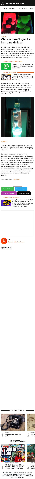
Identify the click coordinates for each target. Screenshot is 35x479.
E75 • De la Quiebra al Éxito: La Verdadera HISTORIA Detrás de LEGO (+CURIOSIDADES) (14, 466)
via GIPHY (4, 141)
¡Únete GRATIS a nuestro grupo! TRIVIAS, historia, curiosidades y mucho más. (22, 66)
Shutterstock (16, 179)
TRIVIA (5, 8)
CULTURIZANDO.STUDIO (22, 473)
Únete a (7, 189)
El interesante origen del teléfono (13, 435)
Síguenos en (9, 193)
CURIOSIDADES (22, 8)
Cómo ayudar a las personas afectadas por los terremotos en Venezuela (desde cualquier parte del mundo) (23, 77)
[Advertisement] (17, 330)
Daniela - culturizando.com (16, 242)
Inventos (3, 36)
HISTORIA (12, 8)
